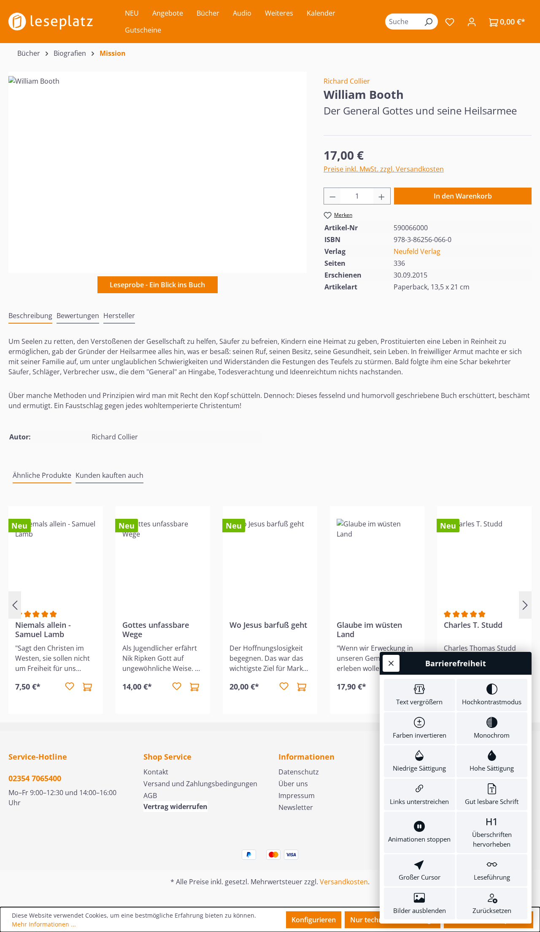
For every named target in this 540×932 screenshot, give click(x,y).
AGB (150, 795)
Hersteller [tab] (119, 315)
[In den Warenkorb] (87, 686)
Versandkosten (344, 881)
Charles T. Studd (473, 625)
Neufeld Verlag (417, 251)
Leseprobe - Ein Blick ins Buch (157, 284)
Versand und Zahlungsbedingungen (200, 783)
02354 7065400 (34, 778)
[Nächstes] (525, 605)
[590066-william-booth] (157, 167)
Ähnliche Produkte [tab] (42, 475)
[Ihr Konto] (472, 21)
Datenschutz (298, 772)
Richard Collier (347, 81)
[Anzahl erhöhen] (382, 196)
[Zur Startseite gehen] (50, 21)
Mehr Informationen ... (44, 924)
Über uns (293, 783)
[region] (157, 167)
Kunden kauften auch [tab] (109, 475)
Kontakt (155, 772)
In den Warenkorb (463, 196)
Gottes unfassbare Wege (155, 629)
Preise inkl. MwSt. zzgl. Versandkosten (384, 169)
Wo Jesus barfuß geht (268, 625)
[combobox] (402, 22)
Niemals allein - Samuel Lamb (43, 629)
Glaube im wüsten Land (369, 629)
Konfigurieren (314, 919)
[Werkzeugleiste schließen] (391, 663)
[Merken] (69, 686)
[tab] (30, 316)
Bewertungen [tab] (78, 315)
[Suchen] (428, 22)
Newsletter (295, 807)
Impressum (296, 795)
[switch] (419, 695)
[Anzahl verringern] (332, 196)
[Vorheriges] (14, 605)
